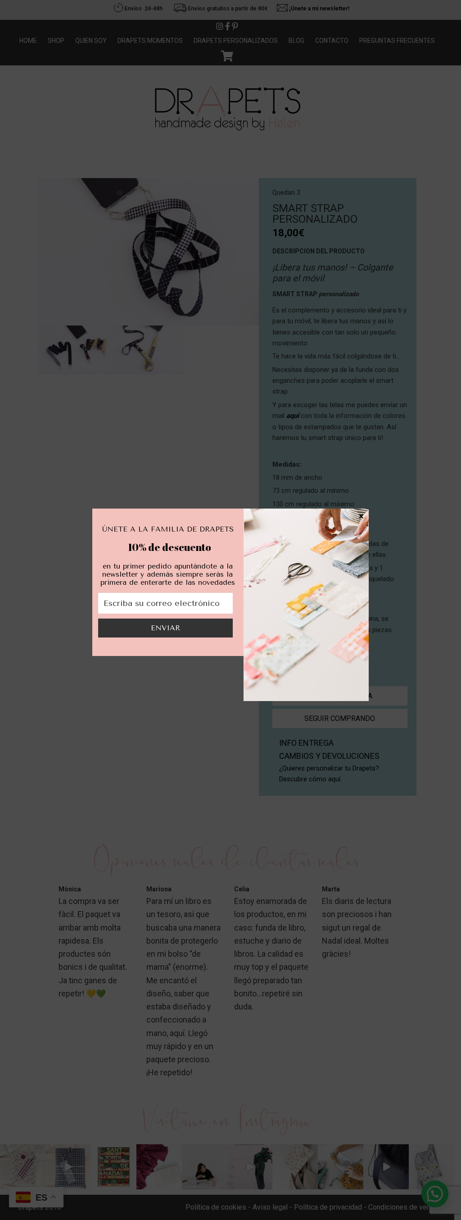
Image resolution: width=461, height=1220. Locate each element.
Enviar (165, 628)
